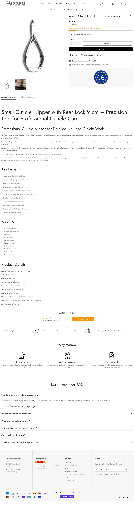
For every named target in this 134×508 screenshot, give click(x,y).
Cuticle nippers (55, 10)
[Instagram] (120, 497)
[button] (125, 4)
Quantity (72, 39)
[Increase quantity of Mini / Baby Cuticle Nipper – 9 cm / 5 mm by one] (79, 43)
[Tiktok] (127, 497)
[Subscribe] (126, 469)
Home (42, 4)
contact (83, 4)
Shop (49, 4)
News (67, 4)
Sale (74, 4)
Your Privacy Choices (71, 481)
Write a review (83, 319)
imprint (67, 468)
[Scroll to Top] (130, 498)
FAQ (66, 478)
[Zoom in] (61, 18)
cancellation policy (71, 472)
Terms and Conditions (71, 465)
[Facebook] (116, 497)
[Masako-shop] (16, 3)
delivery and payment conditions (75, 475)
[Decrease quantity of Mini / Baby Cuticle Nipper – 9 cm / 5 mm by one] (71, 43)
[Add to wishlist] (131, 16)
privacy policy (69, 462)
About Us (59, 4)
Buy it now (101, 49)
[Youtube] (123, 497)
